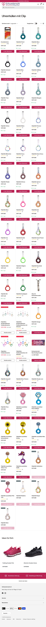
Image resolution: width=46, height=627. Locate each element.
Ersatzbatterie (5, 42)
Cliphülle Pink (19, 210)
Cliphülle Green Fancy (37, 154)
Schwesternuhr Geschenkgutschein (37, 352)
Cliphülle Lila (4, 238)
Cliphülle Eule (35, 210)
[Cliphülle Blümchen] (7, 145)
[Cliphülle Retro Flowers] (23, 370)
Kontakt (3, 619)
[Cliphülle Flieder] (7, 173)
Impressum (9, 619)
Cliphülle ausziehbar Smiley (21, 437)
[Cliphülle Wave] (38, 33)
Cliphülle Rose (4, 210)
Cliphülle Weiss (20, 126)
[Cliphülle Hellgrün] (23, 257)
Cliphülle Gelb (4, 266)
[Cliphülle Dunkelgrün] (23, 285)
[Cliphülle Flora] (7, 398)
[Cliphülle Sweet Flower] (38, 229)
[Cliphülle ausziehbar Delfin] (23, 457)
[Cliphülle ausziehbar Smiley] (23, 428)
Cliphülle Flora (5, 407)
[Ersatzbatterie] (7, 33)
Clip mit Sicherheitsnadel (36, 294)
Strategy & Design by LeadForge (29, 619)
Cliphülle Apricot (36, 182)
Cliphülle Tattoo (5, 126)
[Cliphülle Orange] (38, 313)
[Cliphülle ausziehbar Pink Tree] (7, 487)
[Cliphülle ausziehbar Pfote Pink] (23, 398)
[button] (40, 4)
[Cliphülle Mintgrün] (38, 89)
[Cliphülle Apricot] (38, 173)
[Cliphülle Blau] (23, 61)
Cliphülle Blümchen (6, 154)
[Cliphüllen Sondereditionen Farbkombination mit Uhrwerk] (23, 313)
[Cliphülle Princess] (38, 117)
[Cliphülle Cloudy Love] (38, 370)
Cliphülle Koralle (20, 238)
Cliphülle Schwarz (5, 70)
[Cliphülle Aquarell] (7, 370)
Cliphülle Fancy (20, 154)
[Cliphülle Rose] (7, 201)
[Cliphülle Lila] (7, 229)
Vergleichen (30, 23)
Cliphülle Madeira (21, 495)
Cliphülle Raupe (36, 495)
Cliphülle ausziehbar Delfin (21, 466)
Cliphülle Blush (20, 98)
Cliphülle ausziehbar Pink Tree (7, 496)
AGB (13, 619)
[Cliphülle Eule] (38, 201)
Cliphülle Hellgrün (21, 266)
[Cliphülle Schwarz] (7, 61)
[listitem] (12, 554)
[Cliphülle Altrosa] (23, 173)
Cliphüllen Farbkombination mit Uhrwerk (21, 353)
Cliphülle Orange (36, 322)
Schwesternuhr (8, 617)
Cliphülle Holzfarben (37, 466)
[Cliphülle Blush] (23, 89)
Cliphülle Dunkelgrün (21, 294)
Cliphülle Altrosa (20, 182)
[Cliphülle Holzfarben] (38, 457)
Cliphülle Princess (36, 126)
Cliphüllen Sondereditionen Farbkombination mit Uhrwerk (21, 324)
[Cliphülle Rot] (7, 285)
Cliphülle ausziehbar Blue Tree (38, 437)
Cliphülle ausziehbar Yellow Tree (6, 466)
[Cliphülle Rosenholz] (38, 257)
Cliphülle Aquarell (5, 379)
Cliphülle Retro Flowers (22, 379)
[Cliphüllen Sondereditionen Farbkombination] (7, 313)
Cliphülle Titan (5, 98)
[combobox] (23, 7)
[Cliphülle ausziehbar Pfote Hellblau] (38, 398)
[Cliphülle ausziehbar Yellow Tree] (7, 457)
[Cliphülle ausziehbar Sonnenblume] (7, 428)
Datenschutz (18, 619)
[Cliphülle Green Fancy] (38, 145)
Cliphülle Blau (19, 70)
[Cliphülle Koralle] (23, 229)
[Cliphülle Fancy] (23, 145)
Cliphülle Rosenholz (37, 266)
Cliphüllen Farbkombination (5, 352)
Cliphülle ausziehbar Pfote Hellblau (37, 407)
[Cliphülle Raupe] (38, 487)
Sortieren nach (6, 23)
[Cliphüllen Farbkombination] (7, 342)
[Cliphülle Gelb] (7, 257)
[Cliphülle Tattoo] (7, 117)
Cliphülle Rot (4, 294)
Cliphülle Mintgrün (36, 98)
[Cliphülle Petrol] (23, 33)
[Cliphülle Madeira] (23, 487)
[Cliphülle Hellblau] (38, 61)
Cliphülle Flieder (5, 182)
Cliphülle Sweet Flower (38, 238)
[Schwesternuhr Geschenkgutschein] (38, 342)
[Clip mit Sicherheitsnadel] (38, 285)
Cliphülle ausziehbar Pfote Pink (21, 407)
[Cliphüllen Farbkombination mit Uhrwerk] (23, 342)
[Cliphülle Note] (7, 514)
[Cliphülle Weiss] (23, 117)
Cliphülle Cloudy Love (37, 379)
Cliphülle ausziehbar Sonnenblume (6, 437)
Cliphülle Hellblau (36, 70)
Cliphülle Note (4, 523)
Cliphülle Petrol (20, 42)
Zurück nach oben (23, 581)
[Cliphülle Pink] (23, 201)
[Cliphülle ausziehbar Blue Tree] (38, 428)
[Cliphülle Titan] (7, 89)
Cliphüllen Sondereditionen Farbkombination (5, 323)
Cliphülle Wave (35, 42)
